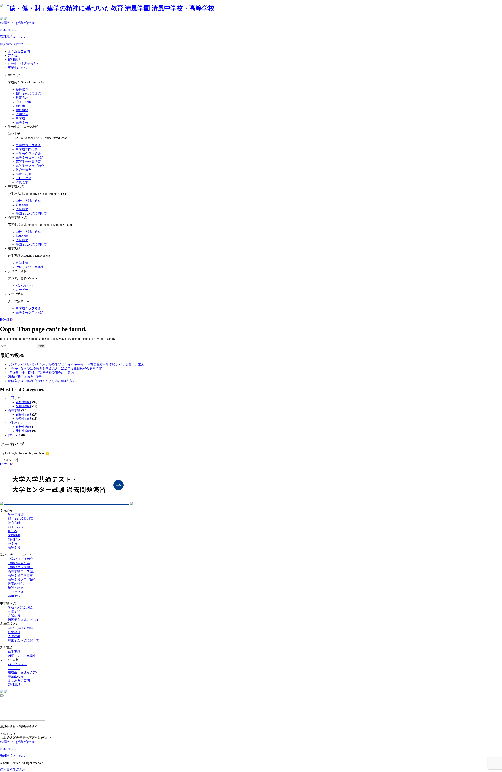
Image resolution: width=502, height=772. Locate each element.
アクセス (14, 55)
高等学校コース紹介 (30, 157)
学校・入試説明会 (28, 201)
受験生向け (23, 406)
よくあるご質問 (19, 51)
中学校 (20, 118)
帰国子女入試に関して (31, 213)
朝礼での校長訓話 (28, 93)
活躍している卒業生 (30, 267)
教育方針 (22, 97)
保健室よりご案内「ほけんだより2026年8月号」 (41, 381)
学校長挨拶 (16, 514)
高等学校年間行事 (28, 161)
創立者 (20, 106)
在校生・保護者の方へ (23, 63)
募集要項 (22, 205)
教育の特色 (23, 170)
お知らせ (14, 435)
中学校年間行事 (27, 149)
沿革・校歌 (23, 102)
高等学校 (22, 122)
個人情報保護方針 (12, 44)
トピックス (23, 178)
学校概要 (22, 110)
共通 (11, 398)
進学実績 (22, 263)
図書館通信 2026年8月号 (25, 376)
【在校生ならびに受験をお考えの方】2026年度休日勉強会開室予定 (55, 368)
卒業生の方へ (17, 67)
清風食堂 (22, 182)
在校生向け (23, 402)
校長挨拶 (22, 89)
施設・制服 (23, 174)
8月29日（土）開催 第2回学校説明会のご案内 (41, 372)
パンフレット (25, 285)
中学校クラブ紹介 (28, 153)
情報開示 (22, 114)
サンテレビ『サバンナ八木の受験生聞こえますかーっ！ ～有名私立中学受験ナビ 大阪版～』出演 (76, 364)
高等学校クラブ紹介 (30, 165)
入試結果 (22, 209)
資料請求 (14, 59)
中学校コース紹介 (28, 145)
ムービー (22, 289)
